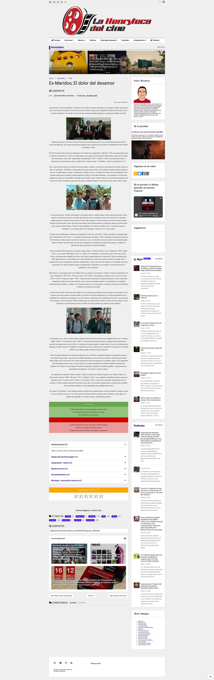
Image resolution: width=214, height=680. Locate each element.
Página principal (96, 663)
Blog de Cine (142, 623)
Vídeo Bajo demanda (108, 40)
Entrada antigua (118, 596)
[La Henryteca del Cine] (107, 35)
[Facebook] (54, 2)
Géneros (81, 40)
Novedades (61, 78)
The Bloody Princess (144, 643)
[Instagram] (65, 2)
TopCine (146, 258)
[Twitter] (58, 2)
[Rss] (62, 2)
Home (51, 78)
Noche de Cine (142, 637)
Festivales (125, 40)
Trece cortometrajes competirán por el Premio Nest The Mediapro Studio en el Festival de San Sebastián (107, 556)
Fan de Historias (143, 630)
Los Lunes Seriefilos (144, 634)
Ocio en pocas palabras (145, 640)
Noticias (93, 40)
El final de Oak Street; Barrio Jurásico (145, 69)
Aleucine (141, 621)
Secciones (68, 40)
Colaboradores (139, 40)
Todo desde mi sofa (144, 645)
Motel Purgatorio (143, 635)
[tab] (88, 445)
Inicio (91, 596)
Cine (70, 78)
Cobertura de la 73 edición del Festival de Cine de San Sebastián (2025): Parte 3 (151, 586)
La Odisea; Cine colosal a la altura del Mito (147, 132)
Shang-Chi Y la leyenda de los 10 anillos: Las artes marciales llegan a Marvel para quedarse (151, 268)
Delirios (140, 629)
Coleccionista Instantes (145, 627)
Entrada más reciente (61, 596)
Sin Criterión (142, 641)
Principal (56, 40)
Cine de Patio (142, 624)
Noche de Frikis (143, 638)
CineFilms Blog (142, 626)
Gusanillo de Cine (143, 632)
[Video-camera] (50, 2)
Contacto (155, 40)
